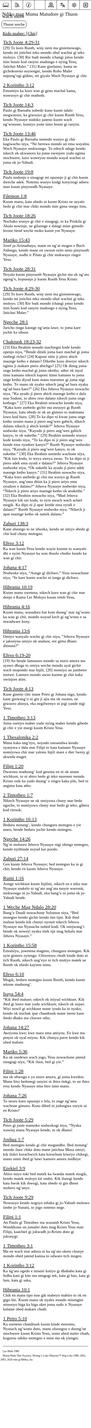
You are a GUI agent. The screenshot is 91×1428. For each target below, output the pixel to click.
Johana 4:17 (15, 567)
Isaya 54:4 (13, 993)
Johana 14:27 (16, 1027)
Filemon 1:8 (15, 196)
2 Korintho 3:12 (18, 85)
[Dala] (6, 5)
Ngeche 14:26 (16, 839)
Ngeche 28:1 (15, 322)
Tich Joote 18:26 (19, 215)
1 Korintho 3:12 (18, 1265)
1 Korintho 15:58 (20, 945)
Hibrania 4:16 (16, 606)
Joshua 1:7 (13, 1139)
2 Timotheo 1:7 (18, 795)
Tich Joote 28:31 (19, 269)
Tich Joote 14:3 (18, 104)
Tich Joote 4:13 (18, 688)
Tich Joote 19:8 (18, 172)
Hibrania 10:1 (16, 1289)
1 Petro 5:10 (15, 1318)
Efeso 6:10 (13, 974)
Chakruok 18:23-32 (22, 341)
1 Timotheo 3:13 (19, 717)
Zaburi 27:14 (15, 858)
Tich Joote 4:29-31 (21, 42)
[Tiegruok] (17, 4)
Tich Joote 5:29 (18, 1119)
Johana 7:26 (15, 1095)
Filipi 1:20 (13, 766)
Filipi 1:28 (13, 1071)
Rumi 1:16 (13, 878)
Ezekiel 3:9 (14, 1168)
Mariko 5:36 (15, 1051)
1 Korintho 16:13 (20, 819)
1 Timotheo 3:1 (18, 1245)
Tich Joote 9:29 (18, 1197)
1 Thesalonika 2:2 (20, 737)
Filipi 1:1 (12, 1217)
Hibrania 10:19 (17, 587)
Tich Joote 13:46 (19, 133)
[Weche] (29, 4)
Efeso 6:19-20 (16, 655)
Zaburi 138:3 (15, 523)
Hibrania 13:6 (16, 631)
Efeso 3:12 (13, 543)
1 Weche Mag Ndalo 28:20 (29, 907)
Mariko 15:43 (16, 240)
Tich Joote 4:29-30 (21, 288)
